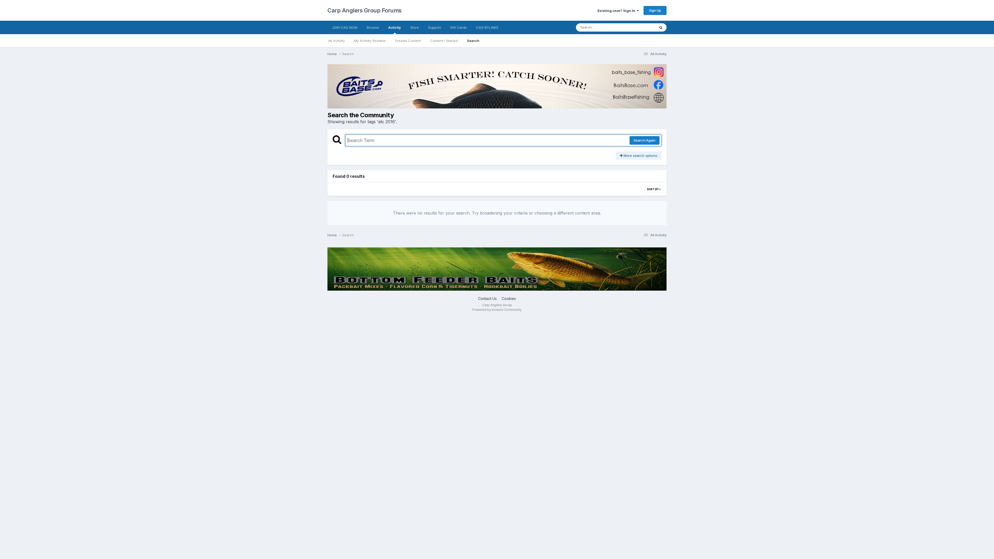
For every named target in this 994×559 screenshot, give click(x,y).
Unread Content (408, 41)
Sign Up (655, 10)
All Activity (336, 41)
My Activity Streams (370, 41)
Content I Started (444, 41)
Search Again (644, 140)
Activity (394, 27)
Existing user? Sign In (617, 11)
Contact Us (487, 298)
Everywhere (639, 27)
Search (473, 41)
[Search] (661, 27)
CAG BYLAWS (487, 27)
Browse (373, 27)
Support (434, 27)
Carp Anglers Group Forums (364, 10)
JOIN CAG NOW (344, 27)
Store (414, 27)
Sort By (653, 189)
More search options (640, 155)
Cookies (509, 298)
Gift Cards (458, 27)
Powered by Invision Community (497, 310)
